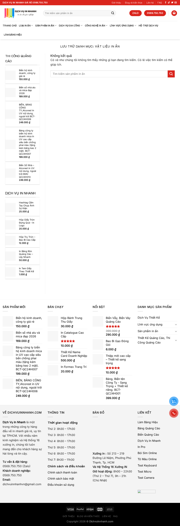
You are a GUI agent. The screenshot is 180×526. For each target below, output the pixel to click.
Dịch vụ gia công (69, 25)
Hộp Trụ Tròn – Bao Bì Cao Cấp (27, 238)
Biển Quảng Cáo (148, 434)
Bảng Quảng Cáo (149, 428)
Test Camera (146, 477)
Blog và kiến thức (133, 2)
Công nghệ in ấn (95, 25)
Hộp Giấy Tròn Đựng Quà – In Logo (27, 222)
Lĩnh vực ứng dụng (122, 25)
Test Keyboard (147, 465)
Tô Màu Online (147, 459)
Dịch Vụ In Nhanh (149, 440)
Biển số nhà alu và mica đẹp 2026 (27, 90)
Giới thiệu (116, 2)
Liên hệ (150, 2)
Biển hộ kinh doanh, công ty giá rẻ (27, 73)
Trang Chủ (10, 25)
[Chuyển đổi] (176, 324)
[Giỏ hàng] (174, 13)
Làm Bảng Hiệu (13, 34)
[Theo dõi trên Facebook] (166, 2)
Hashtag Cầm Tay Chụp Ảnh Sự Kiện (26, 205)
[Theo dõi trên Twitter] (172, 2)
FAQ (160, 2)
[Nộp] (113, 13)
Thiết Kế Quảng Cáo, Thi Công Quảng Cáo (154, 340)
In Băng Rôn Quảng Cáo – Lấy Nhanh (26, 254)
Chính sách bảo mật (61, 478)
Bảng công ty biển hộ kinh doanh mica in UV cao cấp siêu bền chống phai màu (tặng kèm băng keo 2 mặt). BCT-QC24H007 (27, 142)
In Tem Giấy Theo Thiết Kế (26, 270)
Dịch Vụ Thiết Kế (149, 317)
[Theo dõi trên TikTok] (169, 2)
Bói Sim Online (147, 453)
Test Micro (145, 471)
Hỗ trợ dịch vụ (148, 25)
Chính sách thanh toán (62, 472)
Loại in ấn (25, 25)
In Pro (141, 447)
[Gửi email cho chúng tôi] (176, 2)
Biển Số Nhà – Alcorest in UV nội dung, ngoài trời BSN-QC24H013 (27, 171)
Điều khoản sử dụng (61, 484)
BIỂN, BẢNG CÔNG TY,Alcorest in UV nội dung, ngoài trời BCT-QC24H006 (27, 112)
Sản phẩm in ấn (44, 25)
